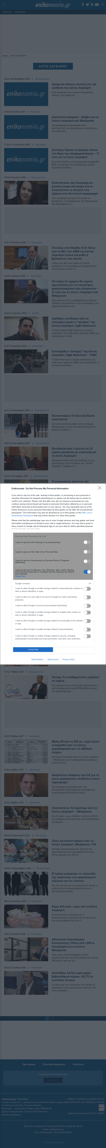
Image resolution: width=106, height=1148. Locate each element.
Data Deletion (37, 659)
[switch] (87, 542)
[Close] (100, 488)
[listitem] (53, 536)
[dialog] (53, 574)
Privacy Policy (69, 659)
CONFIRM (33, 650)
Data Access (53, 659)
